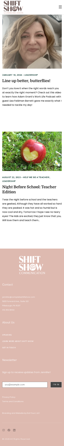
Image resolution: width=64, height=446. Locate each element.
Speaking (7, 335)
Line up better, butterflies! (26, 81)
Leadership (31, 75)
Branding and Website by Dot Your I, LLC (21, 413)
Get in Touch (9, 347)
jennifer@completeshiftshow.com (18, 297)
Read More (14, 115)
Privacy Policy (8, 397)
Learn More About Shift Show (17, 341)
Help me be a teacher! (36, 177)
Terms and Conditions (13, 401)
